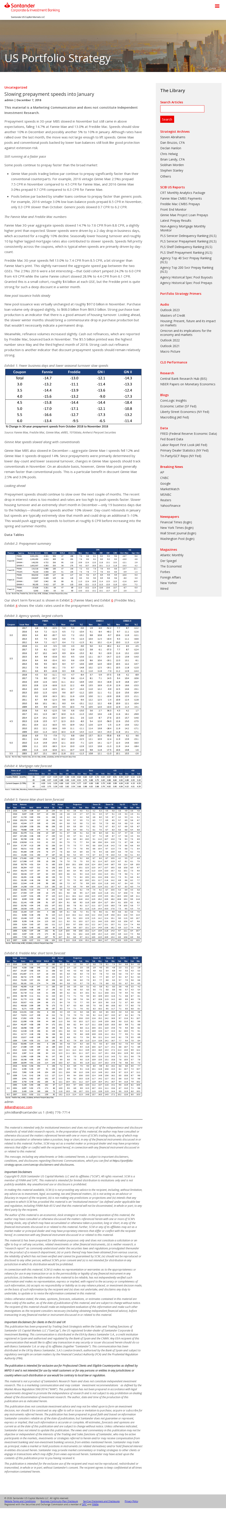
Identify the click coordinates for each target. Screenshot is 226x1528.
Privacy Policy (131, 1501)
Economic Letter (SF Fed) (178, 406)
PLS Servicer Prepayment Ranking (184, 241)
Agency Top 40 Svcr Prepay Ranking (185, 258)
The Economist (171, 566)
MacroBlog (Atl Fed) (174, 417)
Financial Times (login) (176, 522)
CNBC (164, 478)
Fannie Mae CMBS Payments (181, 198)
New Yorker (168, 583)
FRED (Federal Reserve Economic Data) (188, 433)
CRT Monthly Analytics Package (182, 193)
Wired (164, 588)
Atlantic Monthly (171, 555)
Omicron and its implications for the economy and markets (185, 333)
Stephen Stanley (171, 170)
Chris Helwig (169, 154)
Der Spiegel (168, 561)
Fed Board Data (171, 439)
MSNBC (165, 494)
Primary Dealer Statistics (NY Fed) (184, 450)
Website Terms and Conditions (20, 1501)
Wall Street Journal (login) (178, 533)
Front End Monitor (173, 209)
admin (8, 100)
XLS (212, 236)
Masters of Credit (172, 315)
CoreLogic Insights (173, 400)
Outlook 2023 (170, 310)
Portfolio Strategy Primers (180, 293)
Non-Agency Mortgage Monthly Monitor (182, 228)
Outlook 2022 (170, 340)
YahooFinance (170, 505)
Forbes (165, 572)
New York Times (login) (177, 528)
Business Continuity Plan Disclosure (59, 1501)
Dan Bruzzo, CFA (172, 142)
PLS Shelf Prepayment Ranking (182, 252)
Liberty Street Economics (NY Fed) (184, 412)
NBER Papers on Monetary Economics (187, 384)
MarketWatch (169, 489)
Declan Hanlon (170, 148)
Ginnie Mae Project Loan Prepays (184, 215)
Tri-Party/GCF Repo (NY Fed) (180, 456)
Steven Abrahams (172, 137)
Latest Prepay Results (175, 220)
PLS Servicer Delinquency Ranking (184, 236)
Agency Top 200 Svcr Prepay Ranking (186, 267)
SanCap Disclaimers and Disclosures (101, 1501)
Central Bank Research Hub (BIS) (183, 378)
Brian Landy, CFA (172, 159)
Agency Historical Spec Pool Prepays (186, 283)
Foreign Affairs (170, 577)
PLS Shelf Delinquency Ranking (182, 247)
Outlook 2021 (170, 346)
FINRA (95, 1504)
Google (165, 483)
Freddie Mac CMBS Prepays (180, 204)
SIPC (84, 1504)
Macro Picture (170, 351)
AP (162, 472)
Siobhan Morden (172, 165)
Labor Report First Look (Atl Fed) (183, 445)
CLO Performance (173, 362)
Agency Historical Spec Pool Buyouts (186, 277)
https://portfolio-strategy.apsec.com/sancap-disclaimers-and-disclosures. (68, 1163)
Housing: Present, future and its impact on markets (188, 323)
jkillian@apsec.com (18, 1107)
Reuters (165, 500)
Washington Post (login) (177, 539)
